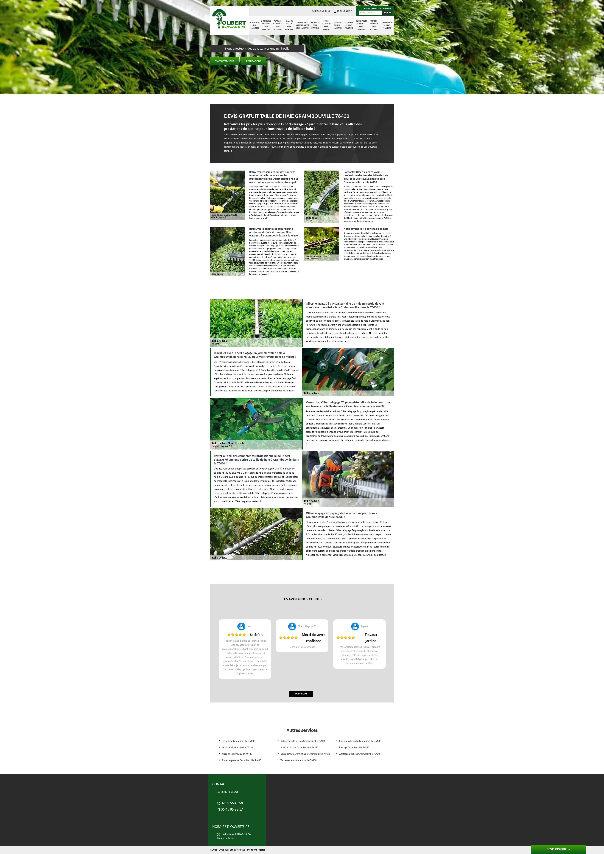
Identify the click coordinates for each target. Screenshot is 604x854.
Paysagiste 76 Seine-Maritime (349, 25)
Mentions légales (256, 850)
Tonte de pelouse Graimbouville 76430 (241, 760)
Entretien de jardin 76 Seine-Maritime (266, 25)
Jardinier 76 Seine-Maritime (337, 25)
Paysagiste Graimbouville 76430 (238, 741)
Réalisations (253, 61)
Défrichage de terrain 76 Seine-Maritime (361, 25)
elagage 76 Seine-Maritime (254, 25)
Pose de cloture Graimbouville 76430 (299, 747)
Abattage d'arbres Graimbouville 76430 (359, 754)
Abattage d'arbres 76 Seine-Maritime (277, 25)
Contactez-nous (224, 61)
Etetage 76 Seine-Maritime (315, 25)
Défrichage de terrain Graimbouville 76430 (302, 741)
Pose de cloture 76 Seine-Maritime (326, 25)
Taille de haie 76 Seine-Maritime (289, 25)
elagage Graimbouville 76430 (237, 754)
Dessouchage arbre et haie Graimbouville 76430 (305, 754)
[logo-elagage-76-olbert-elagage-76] (229, 17)
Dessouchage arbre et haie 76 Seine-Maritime (302, 25)
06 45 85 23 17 (344, 11)
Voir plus (300, 693)
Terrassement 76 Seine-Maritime (386, 25)
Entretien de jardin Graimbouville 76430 (359, 741)
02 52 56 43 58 (322, 11)
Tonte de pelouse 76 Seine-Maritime (374, 25)
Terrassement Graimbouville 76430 (298, 760)
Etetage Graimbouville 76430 (354, 747)
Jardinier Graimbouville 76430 (237, 747)
